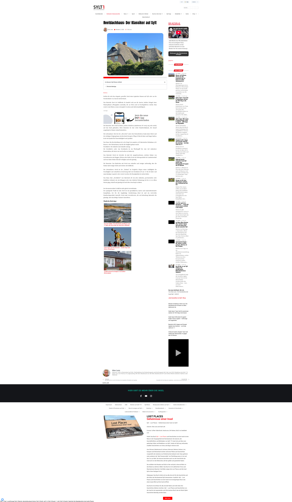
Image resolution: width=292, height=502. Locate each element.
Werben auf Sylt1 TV (136, 404)
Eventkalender (99, 13)
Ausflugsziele (162, 411)
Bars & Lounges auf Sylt (135, 408)
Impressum (109, 404)
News (125, 13)
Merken (105, 92)
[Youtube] (146, 396)
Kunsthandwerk (160, 408)
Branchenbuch (146, 17)
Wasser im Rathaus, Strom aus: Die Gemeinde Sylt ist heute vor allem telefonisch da (177, 305)
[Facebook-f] (141, 396)
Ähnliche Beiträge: (111, 86)
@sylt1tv (170, 60)
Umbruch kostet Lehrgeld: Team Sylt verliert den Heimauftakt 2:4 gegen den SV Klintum (178, 333)
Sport (133, 13)
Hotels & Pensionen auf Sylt (116, 408)
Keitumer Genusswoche (113, 13)
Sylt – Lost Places (161, 436)
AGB (126, 404)
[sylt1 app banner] (130, 123)
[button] (164, 82)
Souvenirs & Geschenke (175, 408)
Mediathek (177, 13)
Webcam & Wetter (143, 13)
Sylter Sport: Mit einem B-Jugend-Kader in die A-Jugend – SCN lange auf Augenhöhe (177, 318)
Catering (148, 408)
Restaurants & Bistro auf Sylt (161, 404)
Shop (193, 13)
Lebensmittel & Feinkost (131, 411)
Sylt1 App (168, 13)
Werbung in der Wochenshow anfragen (178, 53)
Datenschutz (118, 404)
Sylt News (147, 404)
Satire (187, 13)
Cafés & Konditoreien (179, 404)
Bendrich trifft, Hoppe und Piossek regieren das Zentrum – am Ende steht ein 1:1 (177, 326)
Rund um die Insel (156, 13)
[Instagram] (151, 396)
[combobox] (191, 8)
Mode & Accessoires (148, 411)
